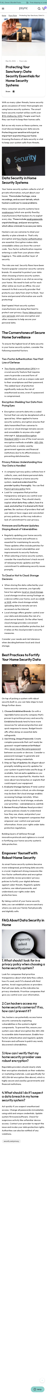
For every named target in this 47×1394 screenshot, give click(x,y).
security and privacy (11, 1141)
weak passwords (34, 219)
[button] (36, 8)
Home (4, 15)
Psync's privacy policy (14, 488)
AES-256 (38, 442)
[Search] (39, 8)
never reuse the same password (25, 749)
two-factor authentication (29, 238)
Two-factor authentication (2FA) (20, 368)
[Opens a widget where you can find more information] (37, 1389)
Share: (8, 91)
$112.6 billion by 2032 (12, 116)
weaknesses (8, 212)
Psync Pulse (13, 15)
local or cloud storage (32, 592)
